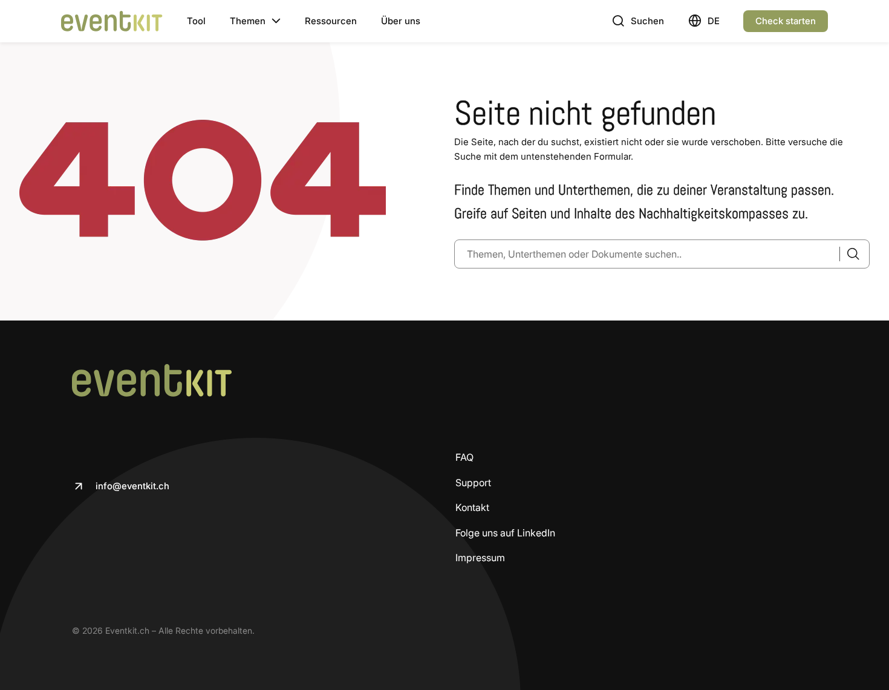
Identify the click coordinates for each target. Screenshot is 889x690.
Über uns (400, 21)
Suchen (647, 21)
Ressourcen (331, 21)
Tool (196, 21)
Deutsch (713, 21)
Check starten (785, 21)
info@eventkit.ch (132, 486)
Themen (247, 21)
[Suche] (849, 254)
